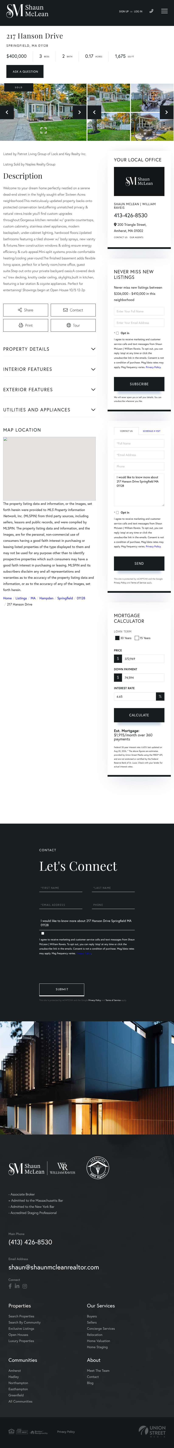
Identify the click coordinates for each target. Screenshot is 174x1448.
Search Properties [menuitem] (21, 1316)
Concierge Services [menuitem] (101, 1328)
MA (33, 598)
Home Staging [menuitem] (97, 1347)
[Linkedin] (17, 1286)
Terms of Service (138, 582)
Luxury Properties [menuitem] (21, 1341)
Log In (138, 11)
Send (139, 563)
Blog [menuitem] (90, 1383)
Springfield (65, 598)
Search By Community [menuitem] (24, 1322)
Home (7, 598)
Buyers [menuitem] (92, 1316)
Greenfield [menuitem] (16, 1395)
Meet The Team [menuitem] (98, 1370)
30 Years (125, 638)
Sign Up (124, 11)
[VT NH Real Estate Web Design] (152, 1431)
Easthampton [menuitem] (18, 1389)
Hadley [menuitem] (13, 1377)
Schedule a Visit (151, 431)
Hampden (46, 598)
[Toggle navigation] (164, 11)
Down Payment (125, 669)
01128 (81, 598)
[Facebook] (10, 1286)
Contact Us (121, 237)
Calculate (139, 715)
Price (118, 650)
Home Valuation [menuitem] (98, 1341)
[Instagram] (24, 1286)
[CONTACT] (25, 71)
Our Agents (136, 237)
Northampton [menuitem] (18, 1383)
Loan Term (123, 631)
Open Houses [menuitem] (18, 1334)
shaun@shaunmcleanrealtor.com (53, 1267)
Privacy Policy (153, 367)
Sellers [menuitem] (92, 1322)
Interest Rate (124, 688)
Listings (21, 598)
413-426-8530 (130, 215)
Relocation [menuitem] (94, 1334)
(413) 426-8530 (30, 1242)
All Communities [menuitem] (20, 1401)
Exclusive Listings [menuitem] (21, 1328)
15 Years (145, 638)
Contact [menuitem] (93, 1377)
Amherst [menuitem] (14, 1370)
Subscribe (139, 384)
